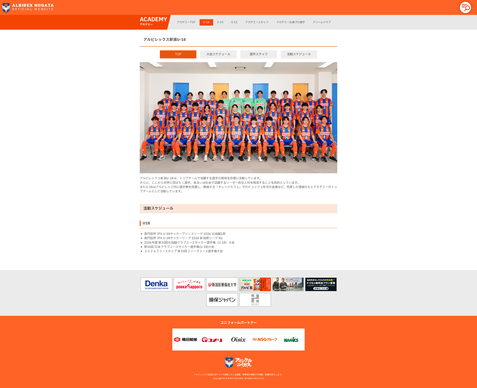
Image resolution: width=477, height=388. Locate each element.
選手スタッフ (259, 54)
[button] (465, 7)
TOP (178, 54)
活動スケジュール (299, 54)
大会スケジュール (218, 54)
